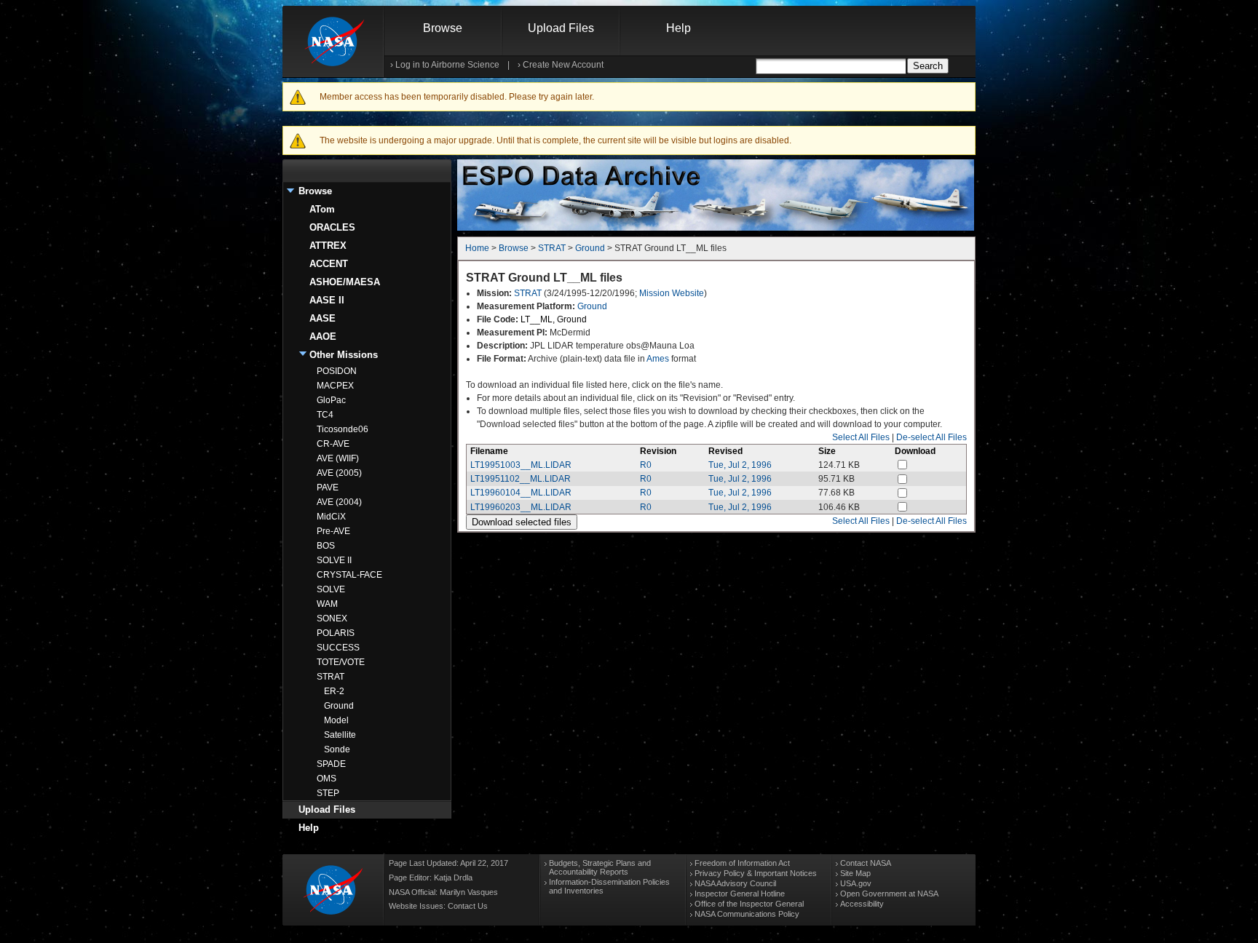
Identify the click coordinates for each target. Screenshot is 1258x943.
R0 (646, 465)
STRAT (330, 677)
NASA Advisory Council (735, 883)
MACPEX (335, 386)
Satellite (340, 735)
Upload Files (561, 28)
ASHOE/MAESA (344, 281)
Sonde (337, 749)
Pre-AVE (333, 531)
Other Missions (343, 354)
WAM (327, 604)
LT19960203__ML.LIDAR (520, 507)
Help (678, 28)
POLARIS (336, 633)
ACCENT (328, 263)
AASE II (326, 300)
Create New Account (563, 65)
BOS (326, 546)
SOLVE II (334, 560)
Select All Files (861, 437)
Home (477, 248)
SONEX (332, 618)
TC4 (325, 415)
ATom (322, 209)
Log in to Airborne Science (447, 65)
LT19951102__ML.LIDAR (520, 479)
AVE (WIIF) (338, 458)
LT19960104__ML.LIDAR (520, 493)
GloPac (331, 400)
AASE (322, 318)
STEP (328, 793)
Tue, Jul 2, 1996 (740, 465)
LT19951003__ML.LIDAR (520, 465)
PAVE (328, 487)
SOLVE (331, 589)
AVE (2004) (339, 502)
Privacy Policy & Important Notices (756, 873)
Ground (339, 706)
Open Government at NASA (889, 893)
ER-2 (334, 691)
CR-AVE (333, 444)
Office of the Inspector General (749, 903)
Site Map (855, 873)
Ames (657, 359)
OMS (326, 778)
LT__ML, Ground (554, 319)
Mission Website (671, 293)
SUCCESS (338, 647)
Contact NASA (865, 863)
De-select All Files (931, 437)
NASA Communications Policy (747, 914)
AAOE (322, 336)
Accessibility (862, 903)
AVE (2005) (339, 473)
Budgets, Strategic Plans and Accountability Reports (600, 867)
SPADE (331, 764)
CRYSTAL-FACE (349, 575)
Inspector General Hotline (740, 893)
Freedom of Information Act (742, 863)
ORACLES (332, 227)
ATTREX (328, 245)
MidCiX (331, 517)
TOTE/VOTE (341, 662)
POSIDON (337, 371)
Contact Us (468, 906)
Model (336, 720)
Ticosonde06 (342, 429)
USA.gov (855, 883)
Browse (442, 28)
